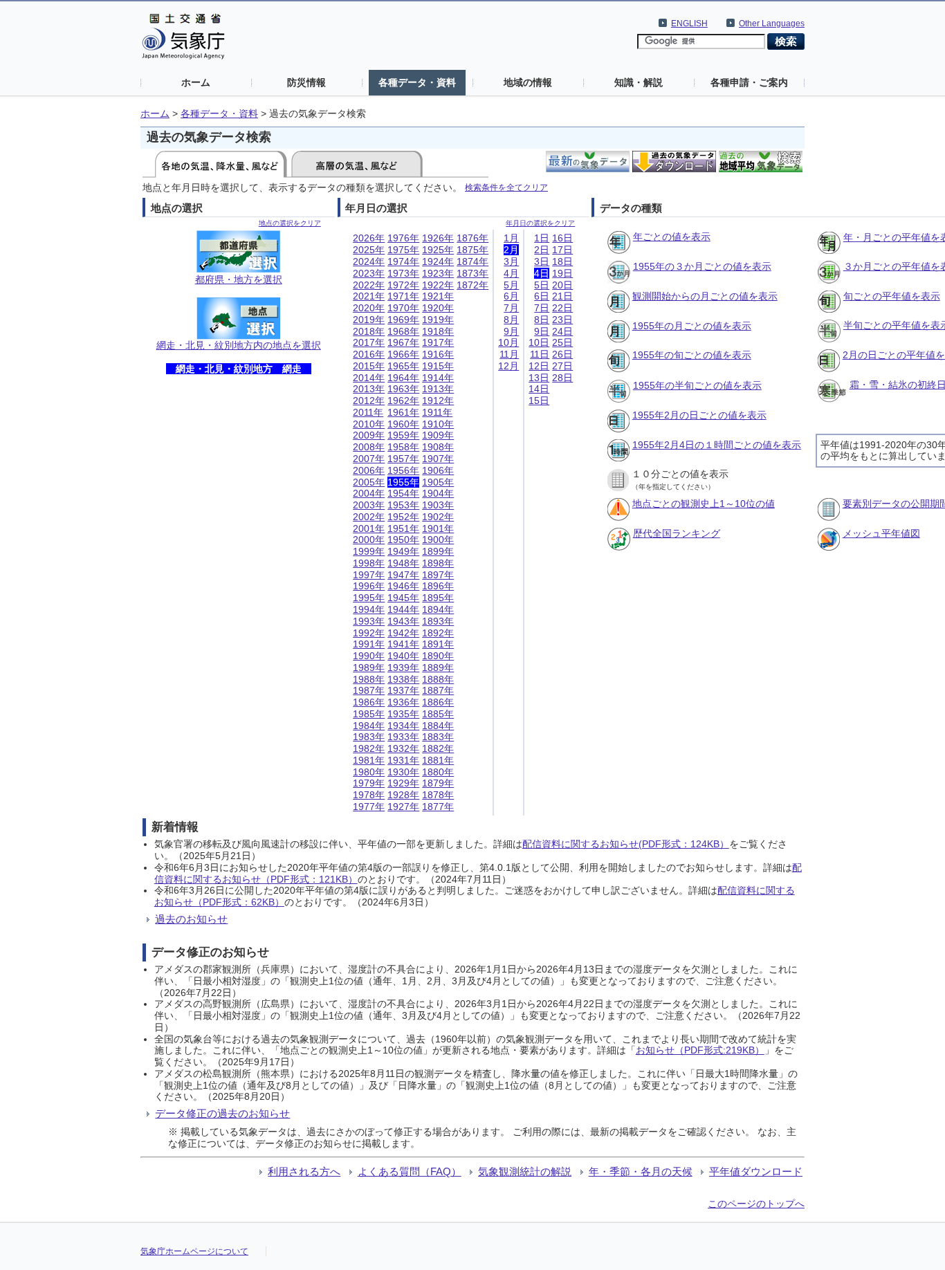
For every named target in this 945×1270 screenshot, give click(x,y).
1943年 (403, 621)
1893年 (438, 621)
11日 (539, 354)
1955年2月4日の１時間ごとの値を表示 (716, 444)
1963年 (403, 388)
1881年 (438, 760)
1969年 (403, 319)
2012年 (369, 400)
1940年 (403, 655)
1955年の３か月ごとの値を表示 (702, 266)
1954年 (403, 493)
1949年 (403, 551)
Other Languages (772, 23)
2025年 (369, 249)
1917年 (438, 342)
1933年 (403, 736)
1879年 (438, 783)
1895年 (438, 597)
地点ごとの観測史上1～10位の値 (703, 503)
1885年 (438, 713)
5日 (541, 285)
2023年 (369, 273)
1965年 (403, 365)
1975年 (403, 249)
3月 (511, 261)
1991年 (369, 644)
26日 (562, 354)
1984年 (369, 725)
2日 (541, 249)
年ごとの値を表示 (671, 236)
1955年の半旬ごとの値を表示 (697, 385)
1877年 (438, 806)
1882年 (438, 748)
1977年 (369, 806)
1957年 (403, 458)
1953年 (403, 504)
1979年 (369, 783)
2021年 (369, 296)
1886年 (438, 702)
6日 (541, 296)
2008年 (369, 446)
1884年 (438, 725)
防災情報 (306, 82)
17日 (562, 249)
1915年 (438, 365)
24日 (562, 331)
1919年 (438, 319)
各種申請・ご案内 (749, 82)
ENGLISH (689, 23)
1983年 (369, 736)
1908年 (438, 446)
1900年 (438, 539)
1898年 (438, 563)
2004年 (369, 493)
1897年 (438, 574)
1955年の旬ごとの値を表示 (691, 354)
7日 (541, 307)
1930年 (403, 771)
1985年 (369, 713)
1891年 (438, 644)
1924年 (438, 261)
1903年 (438, 504)
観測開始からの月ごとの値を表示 (705, 296)
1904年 (438, 493)
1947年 (403, 574)
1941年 (403, 644)
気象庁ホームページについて (194, 1251)
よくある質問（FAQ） (409, 1171)
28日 (562, 377)
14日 (539, 388)
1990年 (369, 655)
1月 (511, 237)
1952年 (403, 516)
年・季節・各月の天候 (640, 1171)
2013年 (369, 388)
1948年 (403, 563)
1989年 (369, 667)
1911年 (437, 412)
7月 (511, 307)
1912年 (438, 400)
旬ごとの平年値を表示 (891, 296)
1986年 (369, 702)
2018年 (369, 331)
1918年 (438, 331)
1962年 (403, 400)
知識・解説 (638, 82)
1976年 (403, 237)
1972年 (403, 285)
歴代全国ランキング (676, 533)
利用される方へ (304, 1171)
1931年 (403, 760)
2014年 (369, 377)
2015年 (369, 365)
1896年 (438, 585)
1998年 (369, 563)
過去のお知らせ (191, 919)
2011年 (368, 412)
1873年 (472, 273)
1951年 (403, 528)
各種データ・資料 (417, 82)
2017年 (369, 342)
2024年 (369, 261)
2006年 (369, 470)
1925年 (438, 249)
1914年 (438, 377)
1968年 (403, 331)
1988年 (369, 679)
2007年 (369, 458)
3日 (541, 261)
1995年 (369, 597)
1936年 (403, 702)
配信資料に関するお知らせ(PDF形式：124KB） (625, 843)
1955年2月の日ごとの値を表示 (699, 415)
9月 (511, 331)
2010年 (369, 424)
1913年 (438, 388)
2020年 (369, 307)
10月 (508, 342)
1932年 (403, 748)
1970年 (403, 307)
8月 (511, 319)
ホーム (195, 82)
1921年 (438, 296)
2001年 (369, 528)
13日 (539, 377)
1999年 (369, 551)
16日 (562, 237)
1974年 (403, 261)
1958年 (403, 446)
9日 (541, 331)
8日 (541, 319)
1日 (541, 237)
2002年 (369, 516)
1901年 (438, 528)
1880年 (438, 771)
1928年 (403, 794)
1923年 (438, 273)
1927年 (403, 806)
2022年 (369, 285)
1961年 (403, 412)
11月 (509, 354)
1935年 (403, 713)
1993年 (369, 621)
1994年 (369, 609)
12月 (508, 365)
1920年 (438, 307)
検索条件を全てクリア (506, 187)
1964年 (403, 377)
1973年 (403, 273)
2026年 (369, 237)
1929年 (403, 783)
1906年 (438, 470)
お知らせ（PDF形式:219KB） (700, 1050)
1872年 (472, 285)
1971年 (403, 296)
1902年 (438, 516)
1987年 (369, 690)
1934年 (403, 725)
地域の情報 (528, 82)
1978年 (369, 794)
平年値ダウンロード (755, 1171)
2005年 (369, 482)
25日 (562, 342)
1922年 (438, 285)
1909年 (438, 435)
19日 (562, 273)
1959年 (403, 435)
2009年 (369, 435)
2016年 (369, 354)
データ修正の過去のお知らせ (222, 1113)
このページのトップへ (756, 1203)
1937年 (403, 690)
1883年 (438, 736)
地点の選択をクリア (290, 223)
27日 (562, 365)
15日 (539, 400)
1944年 (403, 609)
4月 (511, 273)
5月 (511, 285)
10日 (539, 342)
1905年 (438, 482)
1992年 (369, 632)
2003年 (369, 504)
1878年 (438, 794)
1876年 (472, 237)
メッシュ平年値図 (881, 533)
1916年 (438, 354)
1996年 (369, 585)
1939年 (403, 667)
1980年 (369, 771)
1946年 (403, 585)
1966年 (403, 354)
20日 (562, 285)
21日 (562, 296)
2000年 (369, 539)
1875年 (472, 249)
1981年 (369, 760)
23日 (562, 319)
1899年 (438, 551)
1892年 (438, 632)
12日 (539, 365)
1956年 (403, 470)
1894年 (438, 609)
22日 (562, 307)
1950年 (403, 539)
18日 (562, 261)
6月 (511, 296)
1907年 (438, 458)
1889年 (438, 667)
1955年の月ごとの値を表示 (691, 325)
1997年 (369, 574)
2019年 (369, 319)
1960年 (403, 424)
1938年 (403, 679)
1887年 (438, 690)
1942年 (403, 632)
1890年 (438, 655)
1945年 (403, 597)
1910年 (438, 424)
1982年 (369, 748)
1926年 (438, 237)
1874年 (472, 261)
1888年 (438, 679)
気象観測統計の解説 (524, 1171)
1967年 (403, 342)
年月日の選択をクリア (540, 223)
